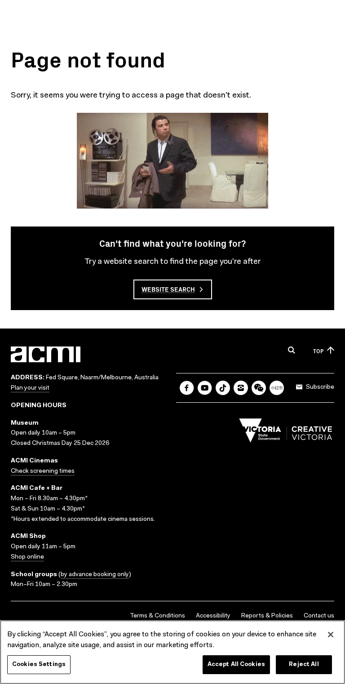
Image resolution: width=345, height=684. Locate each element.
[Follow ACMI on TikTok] (223, 388)
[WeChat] (259, 388)
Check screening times (43, 471)
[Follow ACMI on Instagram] (241, 388)
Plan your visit (30, 388)
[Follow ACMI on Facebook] (187, 388)
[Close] (331, 634)
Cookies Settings (39, 664)
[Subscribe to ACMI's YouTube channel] (205, 388)
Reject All (303, 664)
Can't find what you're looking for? (172, 242)
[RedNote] (277, 388)
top (318, 351)
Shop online (27, 557)
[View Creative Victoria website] (286, 433)
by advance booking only (95, 575)
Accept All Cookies (236, 664)
